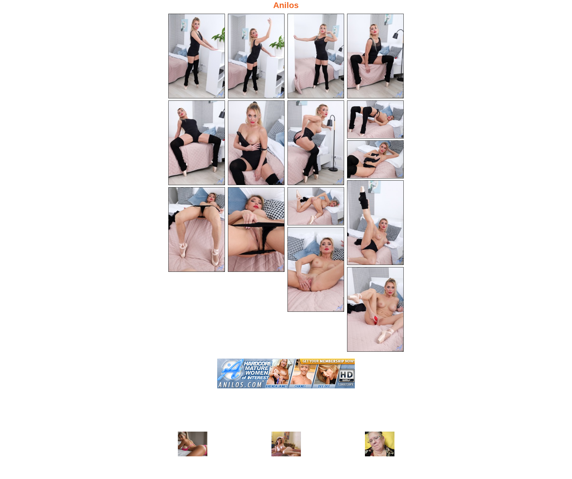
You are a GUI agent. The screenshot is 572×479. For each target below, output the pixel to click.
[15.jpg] (375, 309)
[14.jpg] (315, 269)
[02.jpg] (256, 56)
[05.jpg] (196, 142)
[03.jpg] (315, 56)
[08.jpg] (375, 119)
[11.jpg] (196, 229)
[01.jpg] (196, 56)
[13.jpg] (315, 206)
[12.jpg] (256, 229)
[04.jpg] (375, 56)
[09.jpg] (375, 159)
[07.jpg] (315, 142)
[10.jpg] (375, 222)
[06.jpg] (256, 142)
